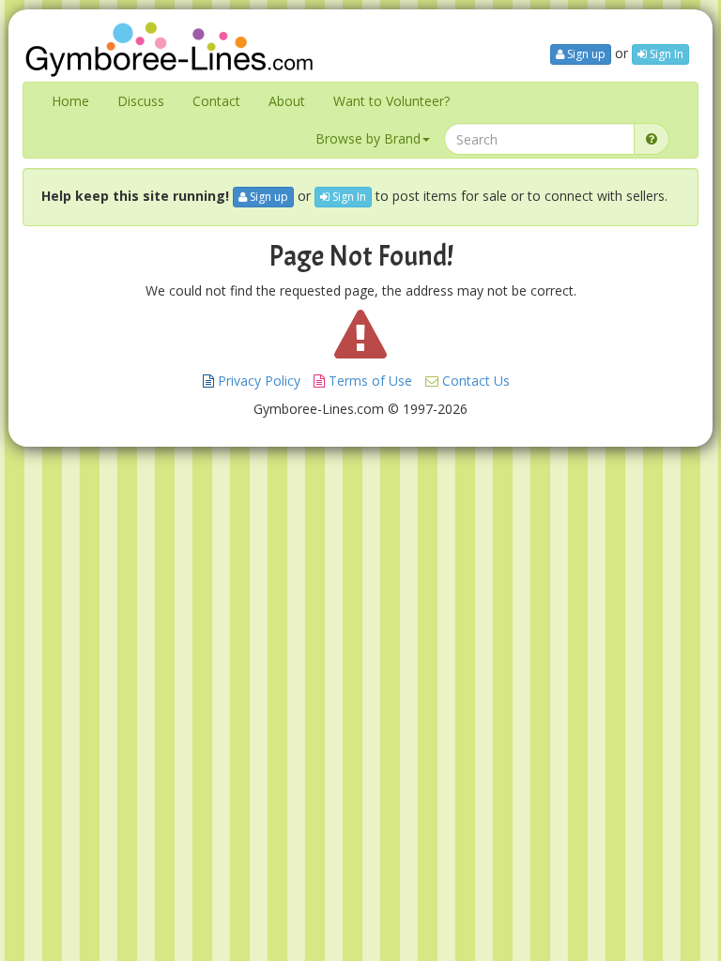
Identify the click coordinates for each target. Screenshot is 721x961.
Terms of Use (368, 380)
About (286, 101)
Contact (216, 101)
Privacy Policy (257, 380)
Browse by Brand (368, 138)
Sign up (585, 54)
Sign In (665, 54)
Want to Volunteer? (391, 101)
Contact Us (474, 380)
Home (70, 101)
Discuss (140, 101)
